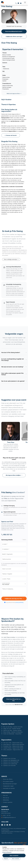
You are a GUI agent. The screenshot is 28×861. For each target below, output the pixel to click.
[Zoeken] (16, 3)
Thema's (4, 756)
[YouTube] (10, 825)
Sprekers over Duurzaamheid (10, 762)
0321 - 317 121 (6, 815)
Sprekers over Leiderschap (10, 763)
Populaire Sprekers (7, 724)
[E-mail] (18, 3)
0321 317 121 (7, 535)
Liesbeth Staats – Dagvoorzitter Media (13, 748)
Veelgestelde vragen (8, 786)
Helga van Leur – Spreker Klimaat (11, 728)
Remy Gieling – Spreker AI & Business (12, 732)
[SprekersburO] (2, 2)
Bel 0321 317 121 (18, 704)
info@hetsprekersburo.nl (9, 817)
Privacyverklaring (6, 852)
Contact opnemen (7, 802)
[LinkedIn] (2, 825)
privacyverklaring (19, 602)
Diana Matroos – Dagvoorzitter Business (13, 744)
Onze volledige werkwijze (10, 259)
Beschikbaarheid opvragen (10, 783)
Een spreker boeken (8, 781)
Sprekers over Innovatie (9, 765)
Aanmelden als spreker (9, 788)
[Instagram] (4, 825)
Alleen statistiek (15, 858)
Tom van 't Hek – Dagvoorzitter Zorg (12, 742)
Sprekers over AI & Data (9, 758)
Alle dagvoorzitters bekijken (13, 475)
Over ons (5, 795)
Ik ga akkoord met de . (15, 602)
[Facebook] (7, 825)
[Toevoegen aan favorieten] (3, 11)
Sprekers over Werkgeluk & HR (11, 760)
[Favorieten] (20, 3)
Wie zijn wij (6, 797)
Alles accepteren (14, 855)
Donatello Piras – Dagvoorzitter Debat (13, 746)
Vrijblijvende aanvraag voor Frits (13, 598)
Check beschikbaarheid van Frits (13, 699)
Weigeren (6, 858)
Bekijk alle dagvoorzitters (13, 93)
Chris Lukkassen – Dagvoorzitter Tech (13, 749)
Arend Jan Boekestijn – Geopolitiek (12, 733)
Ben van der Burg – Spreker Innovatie (12, 726)
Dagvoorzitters (6, 740)
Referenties (6, 800)
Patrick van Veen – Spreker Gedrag (12, 730)
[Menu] (25, 2)
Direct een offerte (7, 779)
